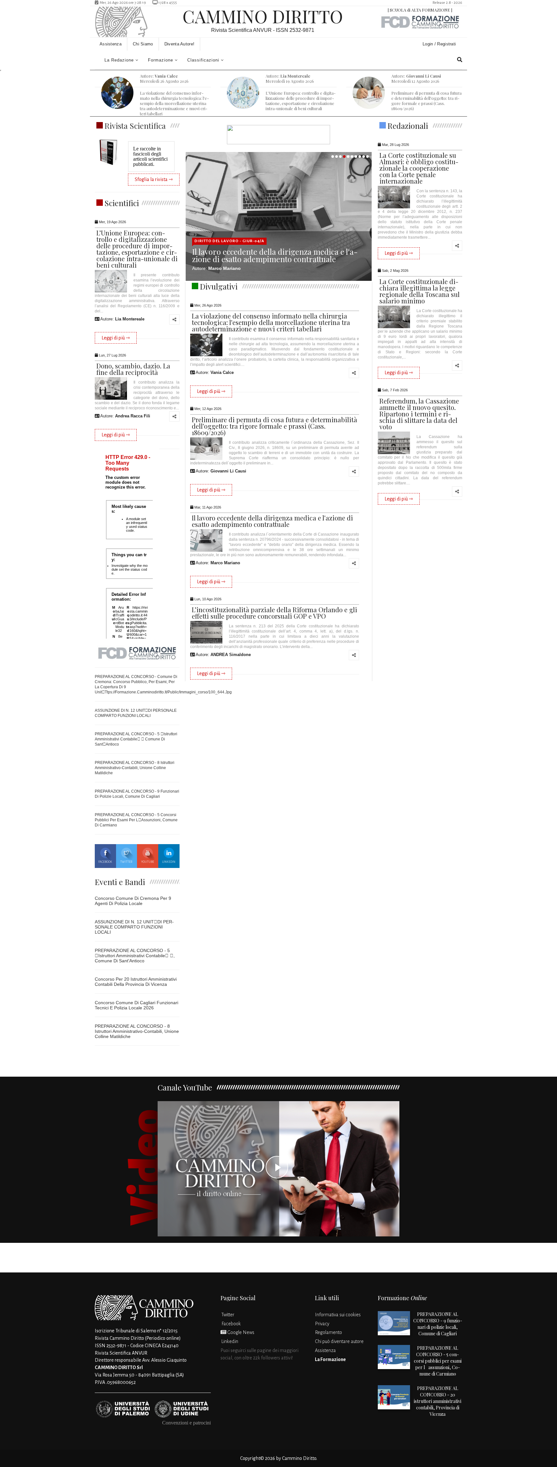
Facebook (105, 861)
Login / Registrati (440, 44)
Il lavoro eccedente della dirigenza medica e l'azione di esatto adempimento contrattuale (275, 255)
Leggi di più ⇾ (116, 337)
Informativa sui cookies (338, 1314)
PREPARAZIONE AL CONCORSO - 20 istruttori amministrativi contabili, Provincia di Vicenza (437, 1401)
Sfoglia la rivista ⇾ (154, 179)
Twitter (126, 861)
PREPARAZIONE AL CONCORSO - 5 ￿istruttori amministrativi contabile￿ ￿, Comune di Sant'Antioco (135, 955)
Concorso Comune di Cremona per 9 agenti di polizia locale (133, 901)
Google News (240, 1332)
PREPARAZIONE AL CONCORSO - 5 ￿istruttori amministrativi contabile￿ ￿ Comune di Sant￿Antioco (136, 739)
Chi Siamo (143, 44)
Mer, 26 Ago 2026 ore (122, 3)
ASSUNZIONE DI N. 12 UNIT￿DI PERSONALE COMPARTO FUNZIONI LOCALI (134, 927)
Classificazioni (203, 60)
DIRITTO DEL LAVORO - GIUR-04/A (229, 241)
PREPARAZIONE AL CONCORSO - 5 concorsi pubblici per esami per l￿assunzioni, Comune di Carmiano (136, 820)
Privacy (322, 1323)
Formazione (160, 60)
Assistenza (111, 44)
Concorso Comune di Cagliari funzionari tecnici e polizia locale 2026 (136, 1005)
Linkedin (168, 861)
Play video (278, 1168)
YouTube (147, 861)
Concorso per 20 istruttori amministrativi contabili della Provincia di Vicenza (136, 981)
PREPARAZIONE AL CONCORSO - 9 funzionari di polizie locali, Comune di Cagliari (437, 1324)
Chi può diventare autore (339, 1341)
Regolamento (328, 1332)
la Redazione (119, 60)
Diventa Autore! (179, 44)
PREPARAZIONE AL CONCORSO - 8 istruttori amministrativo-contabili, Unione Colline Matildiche (134, 767)
